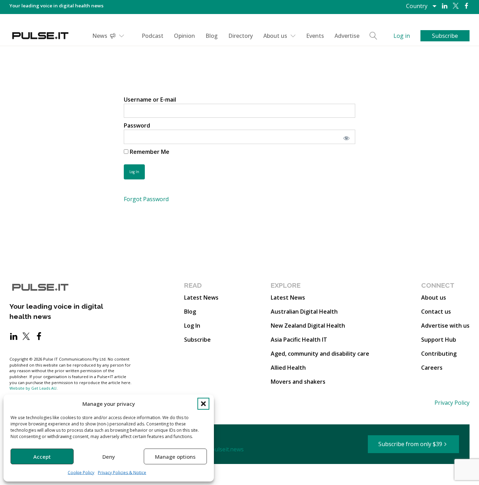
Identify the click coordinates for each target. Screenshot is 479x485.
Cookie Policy (81, 473)
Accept (42, 456)
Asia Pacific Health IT (299, 339)
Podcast (152, 36)
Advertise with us (445, 325)
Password (137, 125)
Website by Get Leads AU (32, 388)
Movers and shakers (298, 381)
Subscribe (197, 339)
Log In (192, 325)
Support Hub (438, 339)
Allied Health (288, 367)
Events (315, 36)
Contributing (439, 353)
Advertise (347, 36)
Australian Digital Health (304, 311)
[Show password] (345, 137)
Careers (432, 367)
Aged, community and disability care (320, 353)
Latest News (201, 297)
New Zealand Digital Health (308, 325)
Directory (240, 36)
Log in (401, 36)
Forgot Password (146, 199)
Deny (108, 456)
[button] (203, 403)
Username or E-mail (150, 99)
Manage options (175, 456)
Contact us (436, 311)
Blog (211, 36)
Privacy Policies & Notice (122, 473)
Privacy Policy (452, 403)
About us (275, 36)
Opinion (184, 36)
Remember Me (148, 152)
